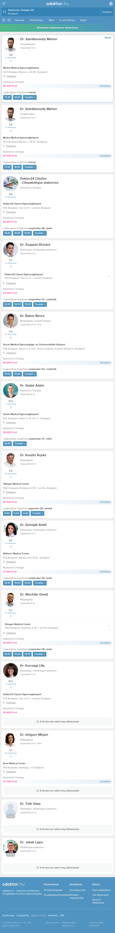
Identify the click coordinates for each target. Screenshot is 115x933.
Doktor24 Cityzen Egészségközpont (22, 204)
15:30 (27, 583)
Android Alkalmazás (98, 901)
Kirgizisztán (23, 915)
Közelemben (36, 20)
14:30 (7, 583)
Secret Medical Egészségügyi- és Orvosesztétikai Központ (34, 345)
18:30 (17, 97)
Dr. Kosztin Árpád (33, 455)
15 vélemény (10, 613)
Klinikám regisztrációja (76, 896)
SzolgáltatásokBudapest (56, 894)
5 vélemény (10, 57)
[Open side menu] (4, 4)
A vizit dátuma (67, 20)
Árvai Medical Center (14, 763)
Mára (51, 20)
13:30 (7, 374)
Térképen (11, 76)
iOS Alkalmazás (100, 894)
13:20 (28, 304)
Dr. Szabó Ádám (32, 385)
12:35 (7, 304)
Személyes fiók (77, 890)
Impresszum (52, 922)
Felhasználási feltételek (96, 924)
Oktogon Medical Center (16, 484)
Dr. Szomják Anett (33, 525)
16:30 (7, 654)
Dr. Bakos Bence (32, 316)
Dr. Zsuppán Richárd (35, 244)
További (29, 97)
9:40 (25, 513)
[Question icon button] (11, 60)
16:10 (27, 654)
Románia (52, 915)
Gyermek (19, 20)
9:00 (7, 513)
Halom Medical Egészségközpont (20, 414)
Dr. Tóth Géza (30, 804)
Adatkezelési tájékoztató (69, 924)
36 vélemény (11, 753)
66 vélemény (11, 473)
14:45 (7, 233)
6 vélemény (10, 197)
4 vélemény (10, 684)
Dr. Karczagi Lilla (32, 665)
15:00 (27, 233)
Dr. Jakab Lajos (31, 842)
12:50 (18, 304)
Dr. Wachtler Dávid (34, 594)
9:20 (16, 513)
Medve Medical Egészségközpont (21, 68)
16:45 (7, 444)
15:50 (18, 654)
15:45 (17, 233)
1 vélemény (11, 404)
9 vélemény (10, 543)
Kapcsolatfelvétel (101, 890)
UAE (62, 915)
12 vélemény (10, 263)
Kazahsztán (8, 915)
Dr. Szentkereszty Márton (38, 39)
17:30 (7, 97)
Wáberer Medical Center (16, 553)
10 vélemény (10, 334)
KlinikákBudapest (53, 890)
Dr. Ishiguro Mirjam (34, 734)
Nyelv (83, 20)
